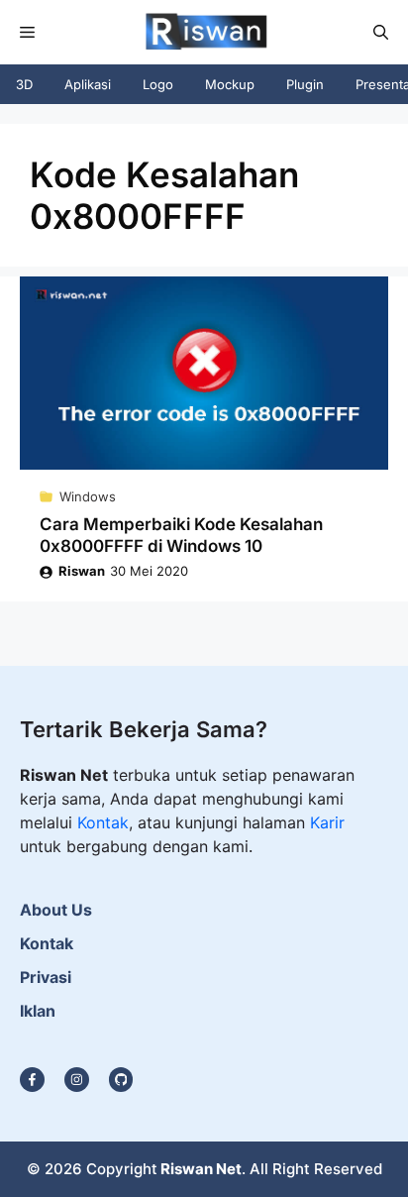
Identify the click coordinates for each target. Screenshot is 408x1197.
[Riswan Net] (202, 32)
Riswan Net (201, 1168)
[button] (381, 32)
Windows (87, 496)
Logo (158, 84)
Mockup (230, 84)
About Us (56, 910)
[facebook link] (121, 1079)
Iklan (37, 1011)
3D (24, 84)
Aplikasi (87, 84)
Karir (327, 822)
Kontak (103, 822)
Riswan (81, 571)
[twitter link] (76, 1079)
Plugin (305, 84)
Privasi (45, 977)
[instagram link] (32, 1079)
